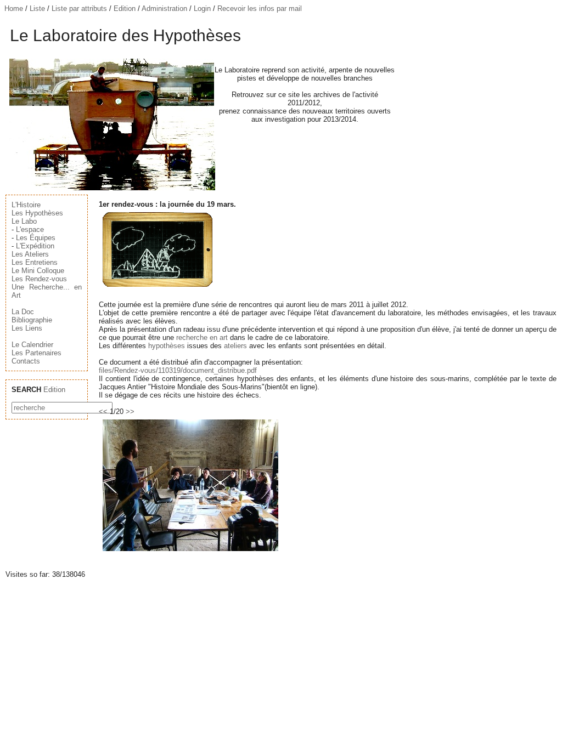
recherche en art (202, 337)
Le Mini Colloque (38, 270)
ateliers (235, 346)
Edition (125, 8)
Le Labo (24, 221)
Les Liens (27, 328)
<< (103, 411)
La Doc (23, 312)
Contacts (26, 361)
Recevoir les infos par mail (259, 8)
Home (13, 8)
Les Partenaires (36, 353)
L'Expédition (35, 246)
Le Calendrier (32, 345)
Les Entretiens (35, 262)
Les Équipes (35, 238)
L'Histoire (26, 205)
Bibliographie (32, 320)
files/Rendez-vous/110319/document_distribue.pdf (178, 370)
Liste (37, 8)
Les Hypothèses (37, 213)
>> (130, 411)
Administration (164, 8)
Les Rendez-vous (39, 279)
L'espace (30, 229)
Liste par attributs (79, 8)
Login (202, 8)
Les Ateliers (30, 254)
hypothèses (166, 346)
